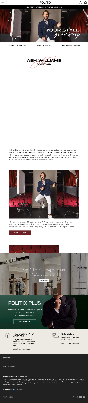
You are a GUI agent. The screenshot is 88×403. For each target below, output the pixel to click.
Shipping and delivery (21, 349)
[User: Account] (80, 2)
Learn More (24, 322)
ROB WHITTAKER (70, 46)
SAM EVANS (44, 46)
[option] (17, 46)
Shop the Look (20, 233)
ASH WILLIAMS (17, 46)
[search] (6, 2)
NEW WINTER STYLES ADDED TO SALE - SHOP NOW (44, 7)
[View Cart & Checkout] (85, 3)
